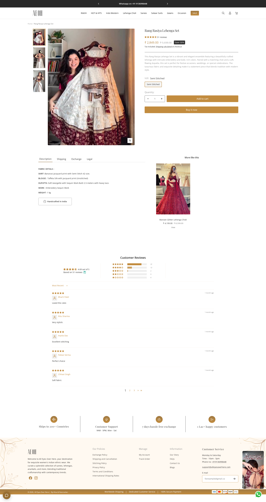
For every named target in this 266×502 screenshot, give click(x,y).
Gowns (170, 13)
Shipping (61, 159)
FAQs (172, 459)
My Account (144, 454)
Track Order (144, 459)
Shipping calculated (164, 46)
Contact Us (175, 463)
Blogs (172, 467)
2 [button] (129, 390)
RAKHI (84, 13)
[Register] (234, 479)
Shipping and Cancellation (105, 459)
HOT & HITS (96, 13)
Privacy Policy (99, 467)
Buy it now (191, 109)
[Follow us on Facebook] (30, 478)
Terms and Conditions (103, 471)
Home (30, 24)
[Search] (223, 13)
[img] (58, 293)
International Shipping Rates (106, 475)
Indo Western (112, 13)
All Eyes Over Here (41, 492)
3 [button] (134, 390)
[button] (151, 37)
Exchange (76, 159)
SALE (195, 13)
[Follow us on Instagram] (36, 478)
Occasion (182, 13)
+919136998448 (219, 462)
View (173, 227)
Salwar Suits (157, 13)
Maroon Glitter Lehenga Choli (173, 219)
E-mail (205, 472)
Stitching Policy (100, 463)
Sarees (144, 13)
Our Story (174, 454)
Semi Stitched (153, 84)
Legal (89, 159)
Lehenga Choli (129, 13)
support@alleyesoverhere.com (216, 467)
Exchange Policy (100, 454)
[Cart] (236, 13)
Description (45, 158)
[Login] (230, 13)
